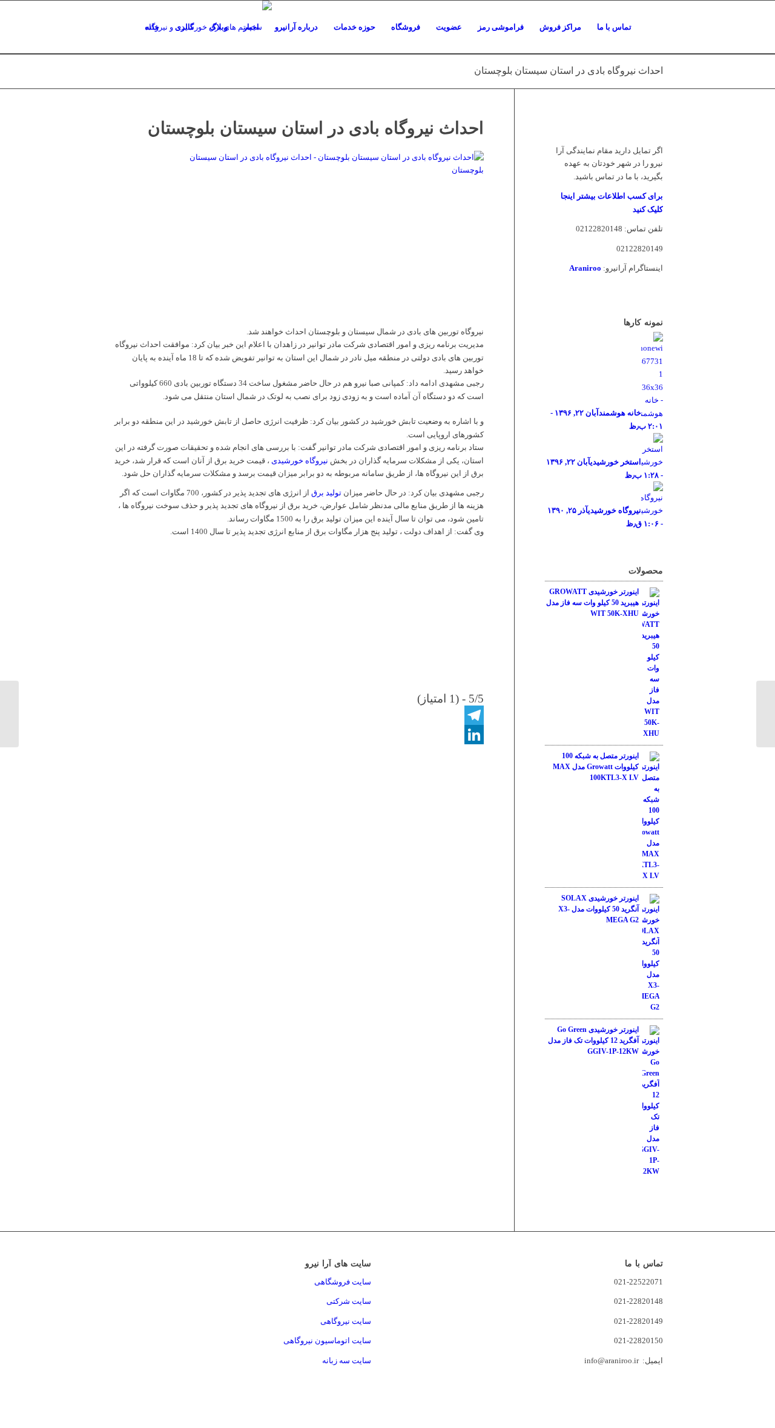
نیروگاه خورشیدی (299, 460)
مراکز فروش (560, 26)
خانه (152, 26)
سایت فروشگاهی (342, 1281)
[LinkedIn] (298, 734)
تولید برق (326, 492)
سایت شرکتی (348, 1301)
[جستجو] (651, 27)
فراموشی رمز (501, 26)
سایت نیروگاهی (345, 1321)
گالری (184, 26)
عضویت (449, 26)
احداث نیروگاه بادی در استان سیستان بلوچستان (568, 70)
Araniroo (585, 268)
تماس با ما (614, 26)
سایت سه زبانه (345, 1360)
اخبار (251, 26)
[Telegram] (298, 715)
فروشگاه (405, 26)
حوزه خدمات (354, 26)
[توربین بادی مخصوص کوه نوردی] (765, 714)
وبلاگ (218, 26)
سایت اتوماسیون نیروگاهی (327, 1340)
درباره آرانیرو (296, 26)
